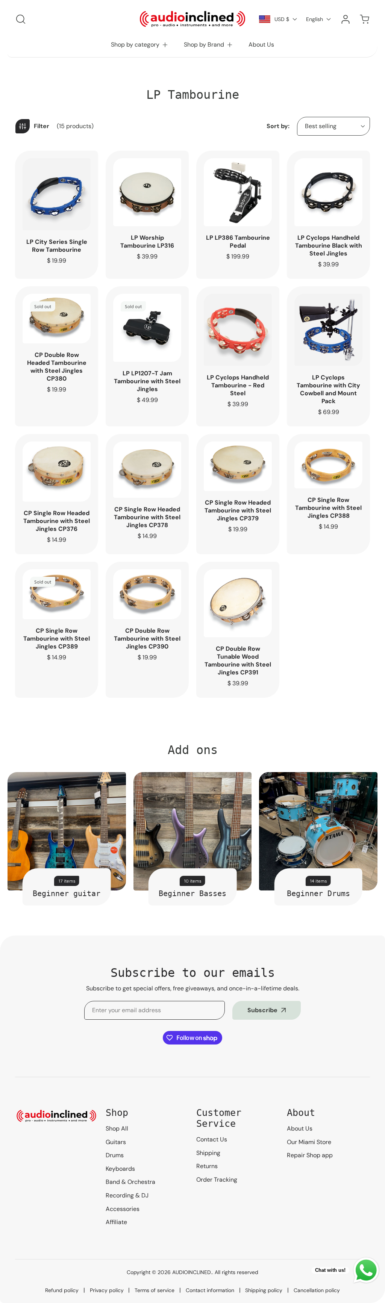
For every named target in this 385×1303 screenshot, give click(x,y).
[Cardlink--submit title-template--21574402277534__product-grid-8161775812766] (238, 330)
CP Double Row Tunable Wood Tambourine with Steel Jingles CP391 (238, 660)
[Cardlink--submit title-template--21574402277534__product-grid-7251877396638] (147, 594)
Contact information (210, 1290)
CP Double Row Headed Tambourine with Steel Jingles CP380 (56, 366)
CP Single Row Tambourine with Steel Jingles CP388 (328, 508)
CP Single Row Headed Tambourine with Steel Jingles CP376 (56, 521)
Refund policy (62, 1290)
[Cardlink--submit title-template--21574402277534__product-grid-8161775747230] (57, 194)
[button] (139, 44)
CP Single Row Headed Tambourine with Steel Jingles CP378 (147, 517)
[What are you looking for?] (20, 19)
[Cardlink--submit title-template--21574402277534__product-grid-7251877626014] (238, 466)
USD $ (281, 19)
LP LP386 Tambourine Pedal (238, 241)
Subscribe (262, 1010)
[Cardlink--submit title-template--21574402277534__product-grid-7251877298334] (238, 603)
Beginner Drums (318, 893)
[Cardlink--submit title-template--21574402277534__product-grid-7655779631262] (328, 330)
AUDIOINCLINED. (192, 1272)
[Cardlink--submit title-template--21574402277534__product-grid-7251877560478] (57, 319)
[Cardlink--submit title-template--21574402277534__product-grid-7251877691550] (147, 469)
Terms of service (154, 1290)
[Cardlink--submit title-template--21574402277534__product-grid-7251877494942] (328, 464)
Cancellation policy (317, 1290)
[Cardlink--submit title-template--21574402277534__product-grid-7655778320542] (147, 192)
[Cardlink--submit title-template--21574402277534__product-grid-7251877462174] (57, 594)
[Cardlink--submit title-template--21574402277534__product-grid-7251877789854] (57, 471)
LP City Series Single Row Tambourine (56, 246)
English (314, 19)
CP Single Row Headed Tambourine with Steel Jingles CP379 (238, 510)
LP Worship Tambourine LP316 (147, 241)
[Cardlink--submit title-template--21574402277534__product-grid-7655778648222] (147, 328)
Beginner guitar (66, 893)
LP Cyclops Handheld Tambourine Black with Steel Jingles (328, 245)
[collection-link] (67, 831)
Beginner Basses (192, 893)
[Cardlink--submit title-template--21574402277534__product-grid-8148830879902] (238, 192)
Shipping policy (263, 1290)
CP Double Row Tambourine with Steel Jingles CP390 (147, 638)
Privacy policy (107, 1290)
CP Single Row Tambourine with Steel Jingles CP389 (56, 638)
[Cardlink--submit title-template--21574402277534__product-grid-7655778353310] (328, 192)
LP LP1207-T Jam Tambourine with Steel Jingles (147, 381)
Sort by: (278, 126)
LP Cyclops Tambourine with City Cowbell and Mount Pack (328, 389)
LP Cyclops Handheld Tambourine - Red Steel (238, 385)
